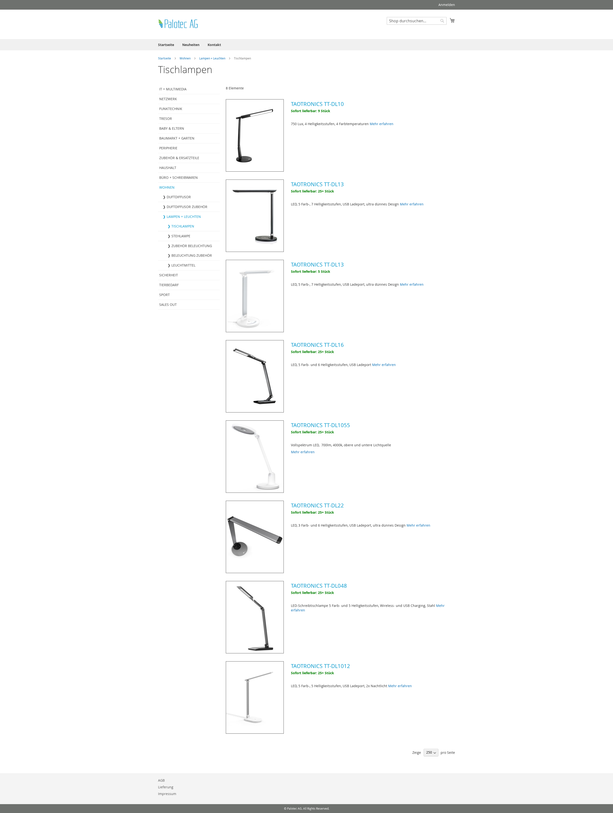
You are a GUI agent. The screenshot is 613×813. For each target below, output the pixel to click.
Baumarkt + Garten (176, 138)
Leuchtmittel (183, 265)
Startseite (165, 58)
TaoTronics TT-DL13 (317, 184)
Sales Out (168, 304)
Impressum (167, 793)
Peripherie (168, 148)
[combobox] (417, 21)
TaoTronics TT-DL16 (317, 344)
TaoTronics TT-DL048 (319, 585)
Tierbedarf (169, 285)
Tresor (165, 118)
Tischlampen (182, 226)
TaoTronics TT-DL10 (317, 103)
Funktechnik (170, 108)
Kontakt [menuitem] (214, 44)
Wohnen (185, 58)
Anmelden (446, 4)
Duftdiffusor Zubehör (187, 206)
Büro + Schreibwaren (178, 177)
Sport (164, 294)
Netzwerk (168, 99)
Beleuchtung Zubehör (191, 255)
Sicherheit (168, 275)
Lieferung (165, 787)
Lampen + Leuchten (212, 58)
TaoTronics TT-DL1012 (320, 665)
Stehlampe (180, 236)
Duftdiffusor (179, 197)
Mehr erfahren (381, 124)
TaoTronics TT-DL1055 (320, 425)
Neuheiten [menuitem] (190, 44)
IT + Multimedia (173, 89)
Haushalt (167, 167)
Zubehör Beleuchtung (191, 246)
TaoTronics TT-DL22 (317, 505)
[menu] (306, 44)
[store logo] (178, 24)
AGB (161, 780)
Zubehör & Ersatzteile (179, 158)
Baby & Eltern (171, 128)
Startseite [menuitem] (166, 44)
